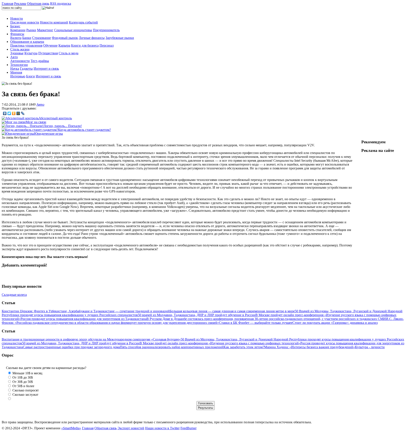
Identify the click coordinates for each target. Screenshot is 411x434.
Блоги (30, 76)
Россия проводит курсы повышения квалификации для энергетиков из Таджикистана (83, 319)
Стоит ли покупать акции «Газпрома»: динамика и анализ (335, 322)
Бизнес (15, 26)
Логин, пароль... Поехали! (62, 126)
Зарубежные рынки (120, 38)
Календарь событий (83, 22)
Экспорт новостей (131, 428)
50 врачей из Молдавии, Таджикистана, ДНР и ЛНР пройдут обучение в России (196, 315)
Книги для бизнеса (85, 45)
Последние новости (24, 22)
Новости (16, 18)
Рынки (31, 30)
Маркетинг (45, 30)
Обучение (50, 45)
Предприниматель (106, 30)
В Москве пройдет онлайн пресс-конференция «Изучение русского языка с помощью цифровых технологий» (220, 343)
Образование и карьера (27, 41)
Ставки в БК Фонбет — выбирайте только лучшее (255, 322)
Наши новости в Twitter (162, 428)
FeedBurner (188, 428)
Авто (14, 57)
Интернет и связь (46, 68)
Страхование (41, 38)
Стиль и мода (68, 53)
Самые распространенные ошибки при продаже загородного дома (71, 347)
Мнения (16, 72)
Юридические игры (48, 133)
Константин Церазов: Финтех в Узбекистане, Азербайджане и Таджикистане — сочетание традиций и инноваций (86, 311)
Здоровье (17, 53)
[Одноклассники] (14, 113)
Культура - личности (370, 347)
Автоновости (20, 61)
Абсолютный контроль (55, 118)
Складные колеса (14, 294)
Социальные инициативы (73, 30)
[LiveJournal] (23, 113)
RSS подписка (60, 3)
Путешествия (48, 53)
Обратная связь (38, 3)
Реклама (20, 3)
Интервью (17, 76)
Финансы (17, 34)
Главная (7, 3)
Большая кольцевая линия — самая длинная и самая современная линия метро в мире (232, 311)
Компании (17, 30)
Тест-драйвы (40, 61)
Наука (14, 68)
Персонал (107, 45)
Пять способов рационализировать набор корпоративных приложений (171, 347)
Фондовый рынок (65, 38)
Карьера (64, 45)
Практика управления (26, 45)
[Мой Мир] (18, 113)
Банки (26, 38)
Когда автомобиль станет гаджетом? (84, 130)
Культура (30, 53)
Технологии (19, 65)
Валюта (15, 38)
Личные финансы (92, 38)
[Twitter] (9, 113)
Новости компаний (54, 22)
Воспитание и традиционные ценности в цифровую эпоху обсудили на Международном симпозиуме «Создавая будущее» (91, 339)
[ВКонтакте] (5, 113)
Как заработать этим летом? (243, 347)
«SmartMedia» (71, 428)
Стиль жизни (20, 49)
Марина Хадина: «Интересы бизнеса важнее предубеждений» (309, 347)
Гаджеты (26, 68)
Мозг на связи (36, 122)
